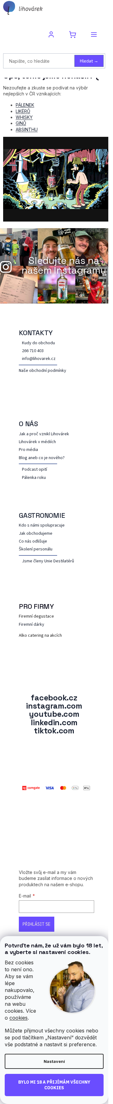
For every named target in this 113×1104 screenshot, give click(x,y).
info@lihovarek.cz (39, 358)
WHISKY (24, 117)
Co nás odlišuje (33, 541)
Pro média (28, 449)
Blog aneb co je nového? (42, 458)
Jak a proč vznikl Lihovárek (44, 434)
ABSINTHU (27, 129)
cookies (18, 1018)
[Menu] (94, 34)
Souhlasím (54, 1085)
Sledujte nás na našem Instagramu (63, 265)
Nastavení (54, 1061)
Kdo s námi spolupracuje (42, 525)
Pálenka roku (34, 477)
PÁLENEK (25, 105)
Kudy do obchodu (38, 343)
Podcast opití (34, 469)
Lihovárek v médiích (37, 442)
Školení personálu (35, 549)
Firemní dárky (31, 624)
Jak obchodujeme (35, 533)
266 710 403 (33, 351)
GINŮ (21, 123)
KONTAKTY (36, 332)
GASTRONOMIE (42, 515)
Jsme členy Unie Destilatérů (48, 561)
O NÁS (28, 423)
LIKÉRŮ (23, 111)
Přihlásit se (37, 924)
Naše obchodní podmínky (42, 370)
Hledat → (89, 60)
